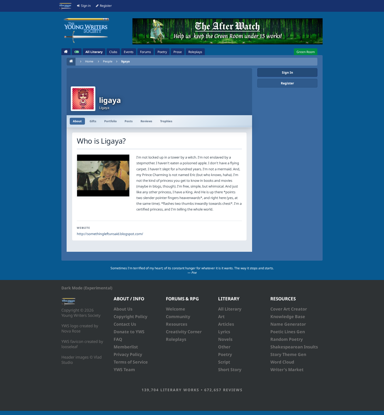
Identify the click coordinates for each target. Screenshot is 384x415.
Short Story (229, 369)
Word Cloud (282, 362)
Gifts (93, 121)
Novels (225, 339)
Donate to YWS (129, 332)
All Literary (229, 309)
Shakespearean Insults (294, 347)
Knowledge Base (287, 316)
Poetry (225, 354)
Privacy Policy (128, 354)
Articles (226, 324)
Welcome (175, 309)
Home (89, 61)
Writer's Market (287, 369)
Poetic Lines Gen (287, 332)
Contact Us (125, 324)
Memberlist (126, 347)
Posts (129, 121)
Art (221, 316)
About (77, 121)
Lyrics (224, 332)
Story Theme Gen (288, 354)
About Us (123, 309)
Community (178, 316)
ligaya (125, 61)
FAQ (118, 339)
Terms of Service (131, 362)
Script (224, 362)
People (107, 61)
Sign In (287, 72)
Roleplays (176, 339)
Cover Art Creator (288, 309)
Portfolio (110, 121)
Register (287, 83)
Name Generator (288, 324)
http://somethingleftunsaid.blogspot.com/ (110, 233)
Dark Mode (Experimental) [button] (86, 287)
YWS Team (124, 369)
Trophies (166, 121)
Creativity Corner (184, 332)
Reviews (146, 121)
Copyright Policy (130, 316)
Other (224, 347)
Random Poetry (286, 339)
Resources (176, 324)
